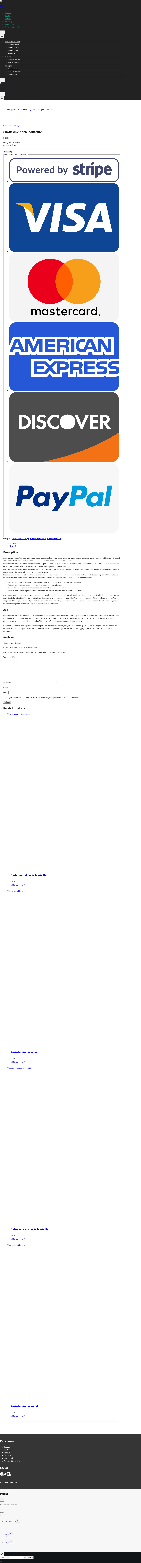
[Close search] (2, 1554)
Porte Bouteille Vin (13, 50)
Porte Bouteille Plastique (14, 71)
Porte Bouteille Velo (13, 74)
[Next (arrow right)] (3, 1512)
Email (5, 693)
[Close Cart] (2, 1500)
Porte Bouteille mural (13, 47)
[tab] (64, 543)
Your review (8, 682)
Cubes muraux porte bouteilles (30, 1229)
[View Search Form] (2, 36)
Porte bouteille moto (24, 1052)
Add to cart (7, 152)
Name (6, 687)
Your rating (7, 657)
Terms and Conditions (13, 27)
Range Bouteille (12, 53)
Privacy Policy (10, 24)
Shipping (8, 21)
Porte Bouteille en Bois (14, 59)
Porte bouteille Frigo (13, 69)
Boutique (8, 16)
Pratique (6, 1542)
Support (8, 13)
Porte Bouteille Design (11, 126)
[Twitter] (5, 1475)
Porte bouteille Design (14, 44)
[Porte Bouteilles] (2, 8)
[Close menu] (0, 1515)
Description (11, 543)
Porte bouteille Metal (13, 62)
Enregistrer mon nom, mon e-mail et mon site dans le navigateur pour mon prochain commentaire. (42, 697)
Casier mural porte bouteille (28, 875)
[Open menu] (2, 80)
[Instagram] (9, 1475)
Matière (6, 1534)
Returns (8, 19)
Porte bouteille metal (24, 1406)
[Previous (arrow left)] (1, 1512)
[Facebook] (2, 1475)
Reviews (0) (11, 546)
